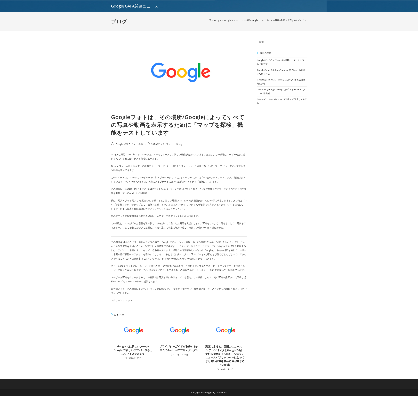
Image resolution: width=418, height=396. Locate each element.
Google (180, 144)
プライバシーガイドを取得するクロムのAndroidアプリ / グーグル (179, 348)
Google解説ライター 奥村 (129, 144)
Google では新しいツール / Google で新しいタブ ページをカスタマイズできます (133, 350)
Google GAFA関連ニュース (135, 6)
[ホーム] (210, 20)
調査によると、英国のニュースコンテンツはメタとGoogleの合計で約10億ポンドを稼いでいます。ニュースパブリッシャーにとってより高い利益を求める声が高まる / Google (225, 355)
